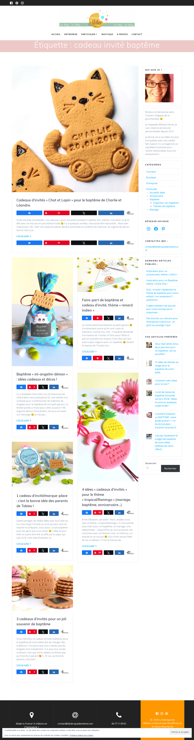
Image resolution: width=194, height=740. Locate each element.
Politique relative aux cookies (81, 735)
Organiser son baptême (166, 202)
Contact (137, 34)
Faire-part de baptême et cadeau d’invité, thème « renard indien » (107, 305)
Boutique (107, 34)
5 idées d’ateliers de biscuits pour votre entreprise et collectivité (161, 309)
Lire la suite (22, 236)
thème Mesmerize (163, 726)
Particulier (88, 34)
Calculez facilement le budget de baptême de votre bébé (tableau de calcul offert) (166, 442)
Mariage (154, 209)
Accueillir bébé (157, 192)
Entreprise (71, 34)
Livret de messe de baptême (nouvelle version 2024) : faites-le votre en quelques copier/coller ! (166, 398)
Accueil (56, 34)
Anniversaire (156, 196)
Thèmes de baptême (164, 206)
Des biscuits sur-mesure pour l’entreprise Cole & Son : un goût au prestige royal (162, 322)
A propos (122, 34)
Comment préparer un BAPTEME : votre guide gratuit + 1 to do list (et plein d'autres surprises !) (165, 420)
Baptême (154, 199)
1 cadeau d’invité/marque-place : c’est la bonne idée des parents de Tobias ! (42, 501)
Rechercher (150, 463)
